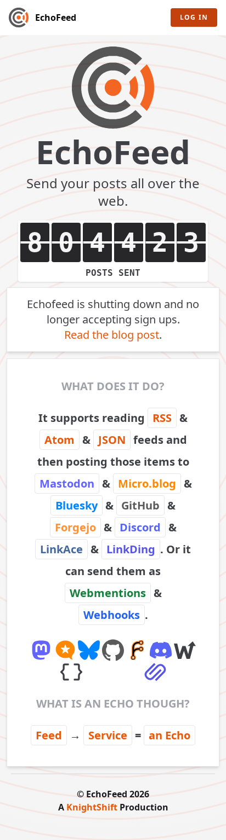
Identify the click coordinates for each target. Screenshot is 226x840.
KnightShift (91, 807)
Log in (194, 17)
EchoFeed (55, 17)
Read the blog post (111, 334)
